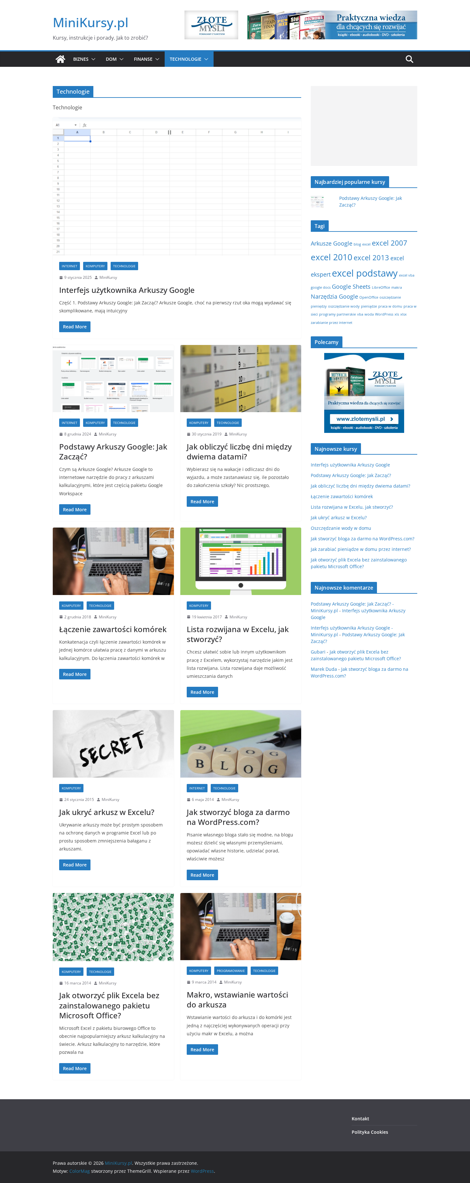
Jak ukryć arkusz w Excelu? (106, 812)
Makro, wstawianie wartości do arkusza (237, 999)
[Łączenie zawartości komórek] (113, 561)
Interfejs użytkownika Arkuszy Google (127, 290)
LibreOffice (381, 287)
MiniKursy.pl (91, 22)
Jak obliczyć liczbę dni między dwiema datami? (239, 451)
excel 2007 (389, 243)
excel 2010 (331, 257)
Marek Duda (324, 669)
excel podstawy (365, 273)
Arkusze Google (331, 243)
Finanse (143, 59)
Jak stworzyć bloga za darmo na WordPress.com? (238, 817)
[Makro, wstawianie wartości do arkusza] (241, 926)
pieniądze (369, 306)
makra (396, 287)
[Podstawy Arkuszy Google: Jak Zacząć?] (113, 378)
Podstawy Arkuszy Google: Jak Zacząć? (113, 451)
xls (397, 314)
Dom (111, 59)
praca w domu (390, 306)
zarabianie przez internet (331, 322)
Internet (69, 266)
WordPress (384, 314)
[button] (92, 59)
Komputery (95, 266)
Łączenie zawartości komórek (113, 629)
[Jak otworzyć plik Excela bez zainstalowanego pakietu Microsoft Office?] (113, 927)
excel (366, 244)
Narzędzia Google (334, 296)
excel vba (406, 275)
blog (357, 244)
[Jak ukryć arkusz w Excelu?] (113, 744)
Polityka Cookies (370, 1132)
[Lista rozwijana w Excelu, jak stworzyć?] (241, 561)
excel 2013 (371, 257)
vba (360, 314)
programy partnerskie (337, 314)
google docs (321, 287)
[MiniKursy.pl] (60, 59)
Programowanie (231, 970)
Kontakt (360, 1119)
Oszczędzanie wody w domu (341, 528)
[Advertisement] (364, 126)
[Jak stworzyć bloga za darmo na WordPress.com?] (241, 744)
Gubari (318, 652)
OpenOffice (368, 297)
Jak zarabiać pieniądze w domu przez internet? (361, 549)
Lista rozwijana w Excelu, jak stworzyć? (238, 634)
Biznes (81, 59)
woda (369, 314)
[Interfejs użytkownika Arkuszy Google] (177, 186)
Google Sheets (351, 286)
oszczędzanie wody (344, 306)
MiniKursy (108, 277)
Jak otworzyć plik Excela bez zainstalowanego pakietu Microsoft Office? (109, 1005)
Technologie (185, 59)
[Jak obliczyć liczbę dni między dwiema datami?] (241, 378)
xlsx (403, 314)
